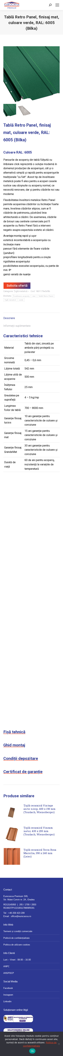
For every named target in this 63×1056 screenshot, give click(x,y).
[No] (58, 1043)
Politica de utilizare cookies (16, 944)
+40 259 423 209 (16, 913)
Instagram (8, 995)
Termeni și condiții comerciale (17, 931)
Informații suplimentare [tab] (17, 325)
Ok (32, 1051)
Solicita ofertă (17, 285)
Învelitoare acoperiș (21, 296)
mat (33, 296)
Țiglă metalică (20, 291)
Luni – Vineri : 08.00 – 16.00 (17, 959)
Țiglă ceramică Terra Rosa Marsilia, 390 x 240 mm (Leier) (40, 853)
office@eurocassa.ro (21, 916)
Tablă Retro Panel (45, 296)
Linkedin (7, 1001)
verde (21, 300)
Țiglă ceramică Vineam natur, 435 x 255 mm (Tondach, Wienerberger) (39, 831)
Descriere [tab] (9, 318)
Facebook (8, 988)
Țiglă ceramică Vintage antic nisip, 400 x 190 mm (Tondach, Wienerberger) (39, 809)
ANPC (6, 966)
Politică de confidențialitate (16, 938)
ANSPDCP (8, 973)
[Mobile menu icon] (57, 5)
